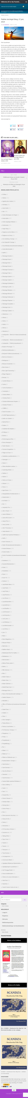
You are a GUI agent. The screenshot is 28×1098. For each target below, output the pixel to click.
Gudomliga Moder (6, 469)
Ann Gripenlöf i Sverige (8, 242)
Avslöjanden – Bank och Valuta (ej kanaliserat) (14, 334)
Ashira (4, 321)
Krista (3, 567)
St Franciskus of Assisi (8, 829)
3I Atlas (4, 194)
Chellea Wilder (6, 394)
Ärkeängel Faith (6, 273)
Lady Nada (5, 588)
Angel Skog (4, 15)
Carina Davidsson (7, 387)
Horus (3, 487)
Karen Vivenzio (6, 541)
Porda (3, 736)
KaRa (3, 538)
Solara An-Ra (5, 818)
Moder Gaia (5, 680)
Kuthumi (4, 581)
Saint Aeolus (5, 764)
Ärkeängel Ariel (6, 262)
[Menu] (26, 2)
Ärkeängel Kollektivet (7, 283)
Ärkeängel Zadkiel (7, 310)
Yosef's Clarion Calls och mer (9, 887)
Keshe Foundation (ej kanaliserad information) (14, 555)
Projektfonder (5, 740)
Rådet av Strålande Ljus (8, 757)
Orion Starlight (6, 719)
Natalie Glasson (6, 697)
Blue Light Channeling (8, 370)
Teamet (4, 846)
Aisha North (5, 208)
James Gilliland (6, 514)
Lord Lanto (5, 618)
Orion (3, 716)
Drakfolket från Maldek (8, 428)
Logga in (4, 912)
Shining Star (5, 805)
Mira (3, 673)
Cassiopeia (5, 391)
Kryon (3, 574)
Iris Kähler (5, 500)
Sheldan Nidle (6, 801)
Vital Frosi (5, 880)
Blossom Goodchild (7, 363)
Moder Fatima (5, 676)
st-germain (6, 24)
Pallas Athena (5, 723)
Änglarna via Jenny (7, 235)
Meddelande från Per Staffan (9, 652)
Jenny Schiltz (5, 524)
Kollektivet (5, 560)
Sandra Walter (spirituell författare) (11, 781)
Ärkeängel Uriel (6, 307)
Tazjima (4, 842)
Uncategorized (6, 856)
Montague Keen (6, 690)
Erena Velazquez (6, 442)
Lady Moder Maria (7, 584)
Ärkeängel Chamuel (7, 269)
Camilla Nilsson (6, 381)
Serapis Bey (5, 795)
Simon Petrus (5, 808)
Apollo (4, 252)
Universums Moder (7, 859)
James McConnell (7, 517)
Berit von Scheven (7, 357)
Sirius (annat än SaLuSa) (8, 815)
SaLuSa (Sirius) (6, 771)
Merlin (4, 666)
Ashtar (4, 324)
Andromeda (5, 225)
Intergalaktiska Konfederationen (10, 493)
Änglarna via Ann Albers (8, 232)
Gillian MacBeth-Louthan (8, 466)
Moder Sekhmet (6, 683)
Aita (3, 211)
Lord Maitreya (5, 622)
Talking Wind (5, 836)
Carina (4, 384)
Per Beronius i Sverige (8, 730)
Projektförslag (5, 743)
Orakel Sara (5, 709)
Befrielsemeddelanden (8, 350)
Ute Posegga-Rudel (7, 870)
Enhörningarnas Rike (7, 439)
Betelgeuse (5, 360)
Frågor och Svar (6, 452)
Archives (3, 930)
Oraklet (4, 712)
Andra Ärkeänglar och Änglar (9, 215)
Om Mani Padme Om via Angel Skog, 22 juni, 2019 (19, 157)
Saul (3, 791)
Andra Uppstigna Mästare (8, 221)
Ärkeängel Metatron (7, 290)
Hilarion (4, 483)
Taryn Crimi (5, 839)
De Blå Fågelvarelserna (8, 415)
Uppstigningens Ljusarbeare (9, 866)
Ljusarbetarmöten (6, 601)
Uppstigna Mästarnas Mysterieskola (11, 863)
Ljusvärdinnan (6, 605)
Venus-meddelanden (7, 873)
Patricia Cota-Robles (7, 726)
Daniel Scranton (6, 411)
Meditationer (5, 656)
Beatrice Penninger (7, 346)
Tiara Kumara (5, 853)
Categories (3, 903)
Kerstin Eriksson (6, 548)
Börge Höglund (6, 374)
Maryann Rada (6, 642)
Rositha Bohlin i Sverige (8, 760)
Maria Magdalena (6, 639)
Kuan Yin (4, 577)
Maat (3, 635)
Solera (4, 822)
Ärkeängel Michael (7, 293)
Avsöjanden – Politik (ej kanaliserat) (11, 343)
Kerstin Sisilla (5, 551)
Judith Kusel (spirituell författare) (10, 534)
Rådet (3, 750)
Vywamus (4, 883)
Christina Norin (6, 398)
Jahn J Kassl (5, 510)
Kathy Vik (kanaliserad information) (11, 545)
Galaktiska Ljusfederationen (9, 456)
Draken (4, 425)
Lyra (3, 632)
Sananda (4, 774)
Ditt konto (5, 919)
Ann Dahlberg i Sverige (8, 239)
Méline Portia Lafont (7, 663)
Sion (3, 812)
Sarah (3, 788)
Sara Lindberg (6, 784)
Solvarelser (5, 825)
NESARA (4, 700)
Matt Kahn (5, 646)
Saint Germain (6, 767)
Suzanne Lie (5, 832)
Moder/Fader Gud (6, 687)
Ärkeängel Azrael (6, 266)
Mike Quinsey (5, 670)
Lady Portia (5, 591)
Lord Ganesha (6, 615)
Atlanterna (5, 331)
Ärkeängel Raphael (7, 300)
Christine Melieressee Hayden (10, 401)
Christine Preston (6, 404)
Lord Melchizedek (6, 625)
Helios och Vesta (6, 480)
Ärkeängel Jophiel (7, 280)
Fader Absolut (5, 446)
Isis (3, 504)
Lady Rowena (5, 594)
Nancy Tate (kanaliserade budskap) (11, 693)
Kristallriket (5, 570)
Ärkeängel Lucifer (6, 286)
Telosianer (5, 849)
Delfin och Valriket (7, 418)
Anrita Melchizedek (7, 249)
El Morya (4, 432)
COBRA (4, 408)
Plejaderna (5, 733)
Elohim (4, 435)
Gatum (4, 463)
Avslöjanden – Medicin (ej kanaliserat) (12, 340)
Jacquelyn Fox (6, 507)
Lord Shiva (5, 629)
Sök (2, 897)
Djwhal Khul (5, 422)
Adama (4, 198)
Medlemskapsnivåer (7, 922)
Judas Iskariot (5, 531)
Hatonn (4, 476)
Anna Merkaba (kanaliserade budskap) (12, 245)
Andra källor (5, 218)
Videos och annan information (10, 877)
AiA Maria (4, 204)
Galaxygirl (5, 459)
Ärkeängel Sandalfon (7, 303)
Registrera (5, 915)
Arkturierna (5, 314)
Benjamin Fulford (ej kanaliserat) (10, 353)
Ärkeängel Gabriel (7, 276)
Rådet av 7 (5, 753)
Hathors (4, 473)
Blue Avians (5, 367)
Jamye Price (5, 521)
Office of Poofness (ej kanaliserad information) (14, 704)
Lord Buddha (5, 608)
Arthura (4, 317)
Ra (3, 747)
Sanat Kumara (6, 777)
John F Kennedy (6, 528)
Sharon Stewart (6, 798)
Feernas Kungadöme (7, 449)
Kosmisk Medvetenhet (8, 564)
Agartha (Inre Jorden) (7, 201)
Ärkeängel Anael (6, 259)
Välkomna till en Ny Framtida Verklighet (11, 2)
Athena (4, 327)
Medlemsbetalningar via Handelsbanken (13, 926)
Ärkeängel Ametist (7, 256)
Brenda (4, 377)
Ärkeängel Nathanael (7, 297)
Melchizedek (5, 659)
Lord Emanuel (6, 611)
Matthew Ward (6, 649)
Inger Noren (5, 490)
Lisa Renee (5, 598)
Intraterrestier (5, 497)
